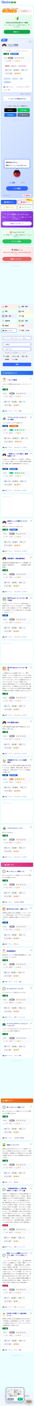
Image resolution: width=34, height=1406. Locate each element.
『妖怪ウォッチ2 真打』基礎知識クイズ (17, 455)
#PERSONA (7, 82)
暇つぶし (16, 944)
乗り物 (16, 1182)
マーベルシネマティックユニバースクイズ (17, 1024)
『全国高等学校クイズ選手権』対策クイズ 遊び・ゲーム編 (17, 1189)
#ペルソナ (15, 78)
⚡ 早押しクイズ (9, 207)
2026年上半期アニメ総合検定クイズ (17, 1314)
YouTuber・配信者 (19, 902)
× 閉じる (10, 1399)
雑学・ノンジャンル (19, 1017)
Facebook (10, 115)
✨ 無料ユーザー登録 (9, 11)
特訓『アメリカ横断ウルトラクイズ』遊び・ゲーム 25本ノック (17, 1255)
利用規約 (26, 1396)
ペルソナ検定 (12, 380)
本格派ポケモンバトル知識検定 (16, 761)
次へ (20, 1399)
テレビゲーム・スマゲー (23, 87)
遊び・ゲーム (10, 87)
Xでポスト (10, 110)
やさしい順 (15, 356)
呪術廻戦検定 (11, 951)
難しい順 (24, 356)
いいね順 (14, 359)
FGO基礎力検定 (13, 722)
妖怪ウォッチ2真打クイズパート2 (17, 522)
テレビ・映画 (17, 1055)
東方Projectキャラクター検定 (17, 668)
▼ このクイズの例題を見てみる (17, 99)
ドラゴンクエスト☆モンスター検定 (16, 418)
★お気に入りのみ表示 (15, 353)
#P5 (21, 78)
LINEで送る (23, 110)
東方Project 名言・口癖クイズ (17, 909)
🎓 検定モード (27, 201)
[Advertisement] (17, 138)
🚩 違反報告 (27, 195)
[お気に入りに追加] (30, 42)
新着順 (7, 359)
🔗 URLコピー (23, 114)
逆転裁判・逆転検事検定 (16, 558)
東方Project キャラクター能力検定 (17, 599)
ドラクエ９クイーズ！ (15, 828)
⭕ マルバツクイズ (25, 207)
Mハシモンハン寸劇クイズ (15, 871)
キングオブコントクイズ (15, 989)
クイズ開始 (17, 188)
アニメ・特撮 (17, 411)
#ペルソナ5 (7, 78)
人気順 (7, 356)
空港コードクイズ (13, 1145)
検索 (17, 364)
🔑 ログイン (24, 11)
